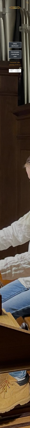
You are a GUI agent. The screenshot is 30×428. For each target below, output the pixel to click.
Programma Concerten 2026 (15, 54)
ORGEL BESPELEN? (15, 45)
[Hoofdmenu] (27, 3)
